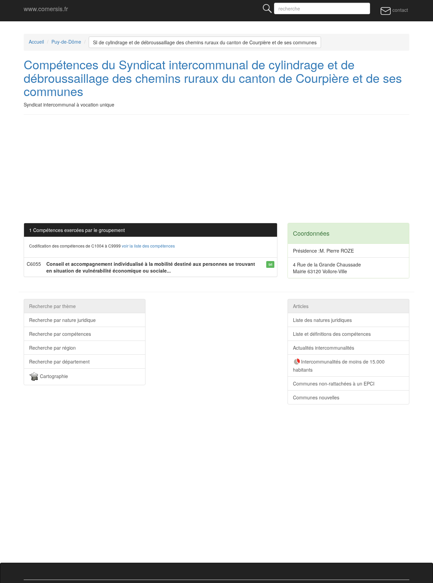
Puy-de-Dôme (66, 41)
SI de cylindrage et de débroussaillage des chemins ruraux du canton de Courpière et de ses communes (205, 42)
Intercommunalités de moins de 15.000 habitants (339, 365)
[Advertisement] (227, 168)
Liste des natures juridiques (322, 320)
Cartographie (53, 375)
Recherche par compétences (60, 333)
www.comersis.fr (46, 8)
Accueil (36, 41)
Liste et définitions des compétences (332, 333)
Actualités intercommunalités (323, 347)
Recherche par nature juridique (62, 320)
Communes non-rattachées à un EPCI (333, 383)
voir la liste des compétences (148, 246)
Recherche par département (59, 361)
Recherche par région (52, 347)
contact (399, 9)
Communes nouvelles (316, 397)
